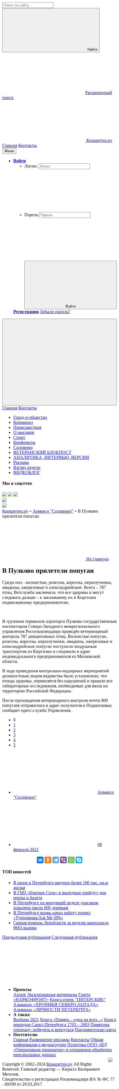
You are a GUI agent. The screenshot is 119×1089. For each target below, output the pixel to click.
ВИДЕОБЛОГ (26, 472)
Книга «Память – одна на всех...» (71, 1019)
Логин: (31, 166)
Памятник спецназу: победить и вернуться (61, 1027)
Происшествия (27, 427)
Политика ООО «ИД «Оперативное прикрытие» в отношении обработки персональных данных (62, 1049)
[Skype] (79, 860)
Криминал (23, 422)
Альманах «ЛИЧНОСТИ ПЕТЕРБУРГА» (52, 1009)
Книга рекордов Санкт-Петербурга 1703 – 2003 (64, 1022)
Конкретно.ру (59, 1064)
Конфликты (24, 442)
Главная (9, 145)
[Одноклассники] (48, 860)
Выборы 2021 (26, 1019)
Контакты (27, 145)
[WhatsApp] (71, 860)
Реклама (21, 462)
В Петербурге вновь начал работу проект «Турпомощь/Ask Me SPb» (52, 915)
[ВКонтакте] (40, 860)
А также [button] (21, 1014)
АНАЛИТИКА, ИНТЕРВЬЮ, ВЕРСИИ (51, 457)
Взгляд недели (26, 467)
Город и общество (30, 417)
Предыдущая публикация (26, 937)
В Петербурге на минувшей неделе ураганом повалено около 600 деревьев (55, 905)
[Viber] (63, 860)
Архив (19, 994)
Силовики (23, 447)
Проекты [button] (22, 989)
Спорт (19, 437)
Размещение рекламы (49, 1039)
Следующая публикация (74, 937)
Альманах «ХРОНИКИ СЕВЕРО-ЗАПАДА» (55, 1004)
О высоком (23, 432)
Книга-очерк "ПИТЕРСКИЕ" (78, 999)
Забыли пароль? (55, 311)
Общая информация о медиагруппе (58, 1042)
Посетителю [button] (25, 1034)
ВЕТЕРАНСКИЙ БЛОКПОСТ (42, 452)
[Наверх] (43, 980)
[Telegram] (55, 860)
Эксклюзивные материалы (52, 994)
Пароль (31, 214)
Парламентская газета (95, 1029)
